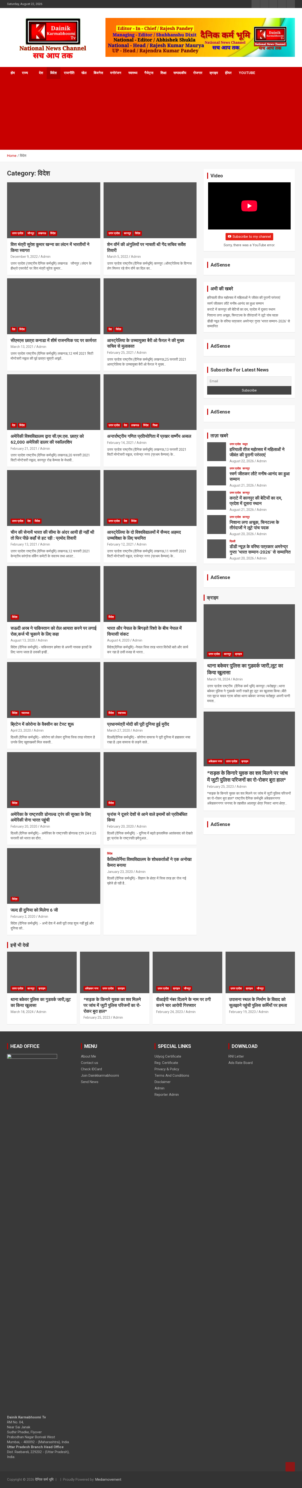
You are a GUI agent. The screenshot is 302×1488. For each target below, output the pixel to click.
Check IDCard (91, 1069)
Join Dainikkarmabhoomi (100, 1075)
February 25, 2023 (220, 786)
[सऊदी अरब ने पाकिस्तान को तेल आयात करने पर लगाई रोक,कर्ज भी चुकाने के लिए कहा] (54, 594)
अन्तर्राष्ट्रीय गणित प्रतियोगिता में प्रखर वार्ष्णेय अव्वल (149, 436)
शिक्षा (163, 73)
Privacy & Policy (167, 1069)
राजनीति (69, 73)
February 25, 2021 (120, 352)
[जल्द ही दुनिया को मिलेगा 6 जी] (54, 876)
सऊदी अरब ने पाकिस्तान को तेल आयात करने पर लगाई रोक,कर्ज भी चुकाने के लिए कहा (53, 631)
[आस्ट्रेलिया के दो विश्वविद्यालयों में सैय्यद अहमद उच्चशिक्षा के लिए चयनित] (150, 498)
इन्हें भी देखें (19, 945)
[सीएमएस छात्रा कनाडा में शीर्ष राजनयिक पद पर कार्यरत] (54, 306)
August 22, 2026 (242, 461)
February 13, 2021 (24, 544)
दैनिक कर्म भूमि (44, 1479)
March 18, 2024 (218, 679)
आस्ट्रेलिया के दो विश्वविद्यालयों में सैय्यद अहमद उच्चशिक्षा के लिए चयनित (144, 535)
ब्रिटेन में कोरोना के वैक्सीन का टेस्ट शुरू (42, 724)
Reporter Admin (167, 1094)
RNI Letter (236, 1056)
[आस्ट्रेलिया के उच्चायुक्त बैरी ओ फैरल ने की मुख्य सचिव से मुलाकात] (150, 306)
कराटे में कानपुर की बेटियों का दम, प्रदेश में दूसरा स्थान (241, 309)
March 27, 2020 (118, 730)
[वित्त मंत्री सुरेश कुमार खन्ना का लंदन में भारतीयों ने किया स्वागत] (54, 210)
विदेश (53, 73)
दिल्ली (232, 541)
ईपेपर (228, 73)
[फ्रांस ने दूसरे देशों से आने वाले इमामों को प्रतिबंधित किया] (150, 780)
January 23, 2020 (120, 872)
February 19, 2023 (242, 1012)
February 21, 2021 (24, 448)
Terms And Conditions (172, 1075)
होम (13, 73)
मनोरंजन (115, 73)
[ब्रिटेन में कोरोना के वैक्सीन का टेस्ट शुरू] (54, 690)
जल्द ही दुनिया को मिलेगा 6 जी (34, 910)
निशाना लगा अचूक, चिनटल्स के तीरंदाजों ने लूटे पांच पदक (242, 315)
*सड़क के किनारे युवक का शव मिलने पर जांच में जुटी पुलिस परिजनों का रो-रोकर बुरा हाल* (112, 1005)
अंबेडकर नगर (215, 761)
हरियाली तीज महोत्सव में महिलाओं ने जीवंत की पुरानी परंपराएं (243, 298)
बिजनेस (98, 73)
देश (41, 73)
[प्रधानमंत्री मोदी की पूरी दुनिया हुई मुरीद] (150, 690)
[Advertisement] (151, 114)
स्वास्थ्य (132, 73)
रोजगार (197, 73)
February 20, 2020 (24, 826)
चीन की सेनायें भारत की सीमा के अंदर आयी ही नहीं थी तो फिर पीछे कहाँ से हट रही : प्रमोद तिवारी (52, 535)
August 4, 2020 (118, 640)
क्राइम (214, 73)
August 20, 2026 (242, 534)
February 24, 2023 (169, 1012)
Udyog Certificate (168, 1056)
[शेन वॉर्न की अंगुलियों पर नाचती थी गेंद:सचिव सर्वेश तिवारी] (150, 210)
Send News (89, 1082)
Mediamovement (108, 1479)
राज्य (25, 73)
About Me (88, 1056)
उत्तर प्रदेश (17, 233)
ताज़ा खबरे (219, 435)
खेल (84, 73)
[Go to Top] (290, 1466)
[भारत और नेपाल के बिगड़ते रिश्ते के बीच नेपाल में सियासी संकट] (150, 594)
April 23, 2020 (21, 730)
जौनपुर (30, 233)
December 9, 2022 (24, 256)
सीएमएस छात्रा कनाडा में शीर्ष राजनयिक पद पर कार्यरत (53, 340)
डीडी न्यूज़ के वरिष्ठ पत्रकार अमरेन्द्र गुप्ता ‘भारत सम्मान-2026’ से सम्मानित (260, 549)
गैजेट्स (148, 73)
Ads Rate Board (240, 1063)
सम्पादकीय (179, 73)
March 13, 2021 (22, 347)
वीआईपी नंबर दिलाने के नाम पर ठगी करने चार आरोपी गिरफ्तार (183, 1002)
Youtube (247, 73)
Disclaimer (163, 1082)
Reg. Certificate (166, 1063)
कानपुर (127, 233)
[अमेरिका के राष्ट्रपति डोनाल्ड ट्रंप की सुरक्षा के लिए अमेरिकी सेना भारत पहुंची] (54, 780)
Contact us (89, 1063)
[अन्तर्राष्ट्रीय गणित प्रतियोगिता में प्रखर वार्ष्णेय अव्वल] (150, 402)
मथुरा (245, 444)
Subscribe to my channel (252, 236)
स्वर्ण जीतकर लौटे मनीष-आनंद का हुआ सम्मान (235, 303)
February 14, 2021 (120, 443)
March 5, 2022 (117, 256)
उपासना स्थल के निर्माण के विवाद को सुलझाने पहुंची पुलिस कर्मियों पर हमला (258, 1002)
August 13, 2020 (23, 640)
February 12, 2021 (120, 544)
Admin (45, 256)
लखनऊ (42, 233)
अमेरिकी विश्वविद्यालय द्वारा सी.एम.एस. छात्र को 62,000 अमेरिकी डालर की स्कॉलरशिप (47, 439)
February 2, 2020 (23, 916)
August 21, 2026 (242, 485)
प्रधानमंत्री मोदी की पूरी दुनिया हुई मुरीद (138, 724)
